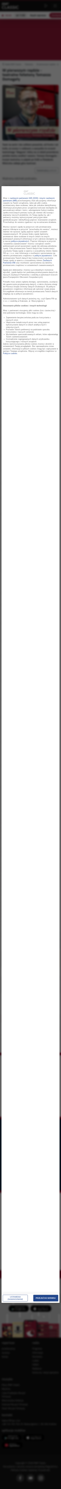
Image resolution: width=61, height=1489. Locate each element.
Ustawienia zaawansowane (15, 1298)
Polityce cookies (10, 353)
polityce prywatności (20, 241)
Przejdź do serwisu (46, 1298)
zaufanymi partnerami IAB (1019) (24, 198)
